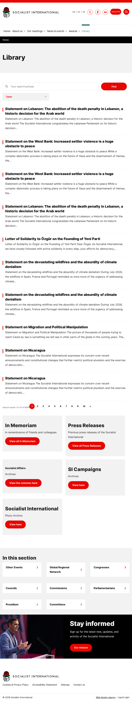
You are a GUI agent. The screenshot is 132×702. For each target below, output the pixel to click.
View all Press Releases (86, 445)
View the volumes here (23, 483)
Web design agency (106, 697)
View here (78, 485)
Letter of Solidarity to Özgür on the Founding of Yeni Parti (52, 239)
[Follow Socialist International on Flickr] (105, 12)
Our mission (81, 647)
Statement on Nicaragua (25, 350)
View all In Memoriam (22, 441)
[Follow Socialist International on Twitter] (90, 12)
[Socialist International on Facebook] (98, 12)
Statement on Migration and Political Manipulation (46, 327)
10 (84, 406)
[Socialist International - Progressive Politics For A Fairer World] (31, 12)
